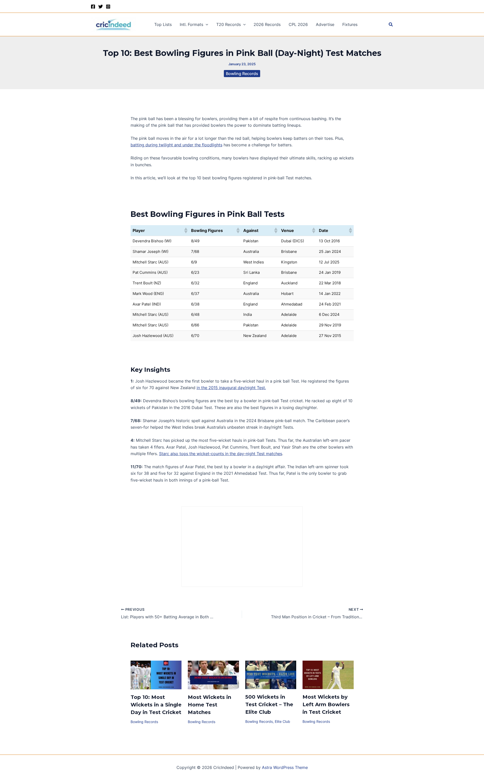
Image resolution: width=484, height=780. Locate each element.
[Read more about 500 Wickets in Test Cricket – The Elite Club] (270, 674)
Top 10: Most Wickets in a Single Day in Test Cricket (156, 704)
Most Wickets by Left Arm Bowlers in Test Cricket (326, 704)
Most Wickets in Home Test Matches (209, 704)
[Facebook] (93, 6)
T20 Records (228, 24)
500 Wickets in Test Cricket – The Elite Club (269, 704)
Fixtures (349, 24)
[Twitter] (100, 6)
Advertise (325, 24)
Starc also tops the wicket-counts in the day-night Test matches (220, 453)
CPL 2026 (298, 24)
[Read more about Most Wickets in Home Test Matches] (213, 674)
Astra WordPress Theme (285, 767)
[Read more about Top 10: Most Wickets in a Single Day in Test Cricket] (156, 674)
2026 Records (267, 24)
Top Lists (163, 24)
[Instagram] (108, 6)
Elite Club (282, 721)
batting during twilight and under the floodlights (176, 144)
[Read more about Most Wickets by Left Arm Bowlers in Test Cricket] (328, 674)
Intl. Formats (191, 24)
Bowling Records (242, 73)
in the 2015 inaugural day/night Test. (231, 387)
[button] (205, 24)
